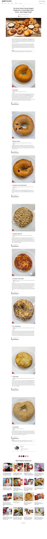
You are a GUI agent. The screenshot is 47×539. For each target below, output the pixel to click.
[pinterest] (7, 35)
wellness (16, 3)
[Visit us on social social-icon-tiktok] (39, 1)
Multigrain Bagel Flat (17, 233)
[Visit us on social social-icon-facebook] (41, 1)
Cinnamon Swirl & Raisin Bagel (20, 185)
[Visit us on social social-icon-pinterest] (40, 1)
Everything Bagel (16, 326)
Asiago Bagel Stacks (30, 380)
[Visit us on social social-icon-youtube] (44, 1)
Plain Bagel (15, 90)
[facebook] (1, 11)
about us (20, 3)
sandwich (20, 242)
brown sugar (17, 241)
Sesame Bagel (16, 427)
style (5, 3)
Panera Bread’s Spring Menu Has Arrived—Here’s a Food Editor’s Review (22, 51)
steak (22, 381)
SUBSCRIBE (41, 3)
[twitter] (1, 12)
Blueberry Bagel (16, 141)
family (12, 3)
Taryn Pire (34, 231)
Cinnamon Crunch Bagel (18, 278)
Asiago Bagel (15, 376)
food (8, 3)
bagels (31, 39)
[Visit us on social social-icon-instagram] (43, 1)
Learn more (15, 195)
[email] (1, 16)
